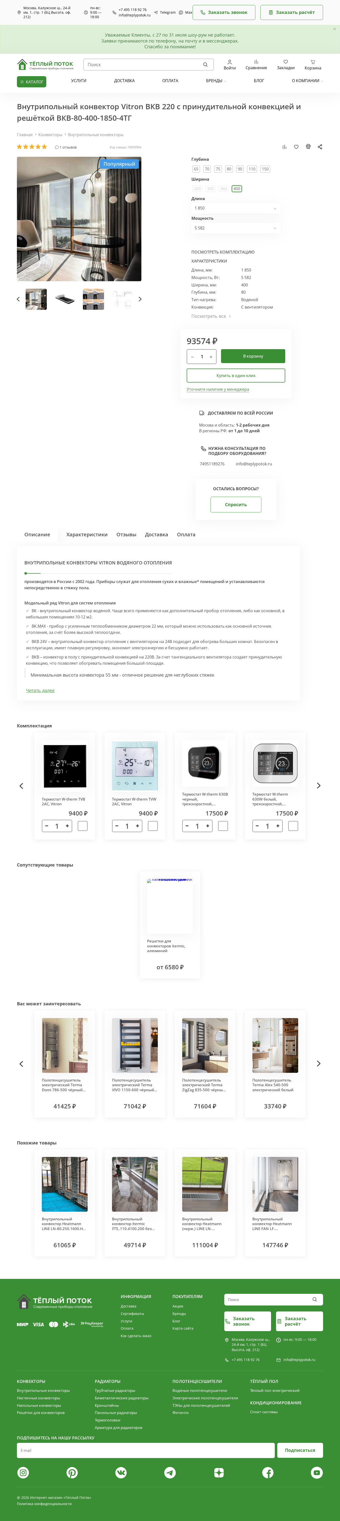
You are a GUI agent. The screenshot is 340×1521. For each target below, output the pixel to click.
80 (229, 169)
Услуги (126, 1321)
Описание (37, 534)
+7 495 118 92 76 (133, 9)
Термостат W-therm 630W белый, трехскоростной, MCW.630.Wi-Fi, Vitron (272, 801)
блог (259, 80)
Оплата (186, 534)
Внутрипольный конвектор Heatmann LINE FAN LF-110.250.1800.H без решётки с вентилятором (272, 1231)
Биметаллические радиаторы (122, 1397)
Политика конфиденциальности (44, 1503)
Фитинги (180, 1412)
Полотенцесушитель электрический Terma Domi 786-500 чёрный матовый (62, 1087)
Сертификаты (132, 1313)
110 (252, 169)
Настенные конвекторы (38, 1397)
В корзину (253, 356)
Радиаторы (108, 1381)
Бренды (214, 80)
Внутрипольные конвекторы (95, 134)
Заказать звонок (227, 12)
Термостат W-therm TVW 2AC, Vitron (134, 802)
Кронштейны (107, 1405)
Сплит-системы (264, 1411)
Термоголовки (107, 1419)
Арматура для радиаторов (118, 1427)
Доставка (156, 534)
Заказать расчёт (295, 12)
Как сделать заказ (136, 1335)
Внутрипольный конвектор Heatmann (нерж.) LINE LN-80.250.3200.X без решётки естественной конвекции (203, 1231)
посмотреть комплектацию (223, 252)
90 (240, 169)
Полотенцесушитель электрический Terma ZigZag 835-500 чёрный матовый (203, 1087)
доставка (124, 80)
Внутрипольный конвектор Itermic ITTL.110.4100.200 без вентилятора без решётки (132, 1228)
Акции (177, 1306)
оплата (170, 80)
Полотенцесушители (197, 1381)
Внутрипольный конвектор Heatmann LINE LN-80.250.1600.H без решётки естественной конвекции (62, 1231)
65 (196, 169)
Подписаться (300, 1450)
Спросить (236, 504)
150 (265, 169)
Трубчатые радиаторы (115, 1390)
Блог (176, 1321)
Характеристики (87, 534)
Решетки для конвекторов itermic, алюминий (166, 945)
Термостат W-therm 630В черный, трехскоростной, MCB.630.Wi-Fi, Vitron (205, 801)
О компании (305, 80)
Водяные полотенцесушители (199, 1390)
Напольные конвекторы (39, 1405)
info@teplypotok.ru (135, 15)
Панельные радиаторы (116, 1412)
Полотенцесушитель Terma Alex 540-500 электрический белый (272, 1085)
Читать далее (40, 690)
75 (218, 169)
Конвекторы (50, 134)
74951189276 (212, 464)
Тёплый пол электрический (275, 1390)
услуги (78, 80)
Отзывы (126, 534)
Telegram (165, 12)
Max (186, 12)
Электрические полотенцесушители (205, 1397)
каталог (34, 82)
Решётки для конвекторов (41, 1412)
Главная (25, 134)
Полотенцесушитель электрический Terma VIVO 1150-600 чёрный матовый (133, 1087)
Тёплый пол (264, 1381)
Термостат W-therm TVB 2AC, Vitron (63, 802)
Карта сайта (182, 1328)
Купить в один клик (236, 375)
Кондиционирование (276, 1402)
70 (207, 169)
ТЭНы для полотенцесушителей (201, 1405)
